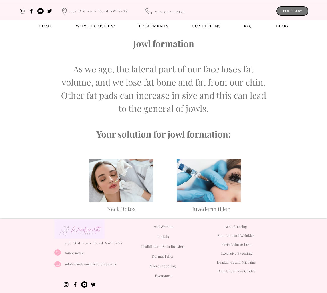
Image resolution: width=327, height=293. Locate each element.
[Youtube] (40, 11)
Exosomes (163, 275)
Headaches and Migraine (236, 262)
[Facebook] (31, 11)
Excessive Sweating (236, 253)
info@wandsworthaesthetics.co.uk (90, 264)
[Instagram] (22, 11)
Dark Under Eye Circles (236, 271)
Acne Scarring (236, 226)
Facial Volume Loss (236, 244)
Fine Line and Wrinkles (236, 235)
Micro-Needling (163, 266)
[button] (153, 26)
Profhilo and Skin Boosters (163, 246)
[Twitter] (49, 11)
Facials (163, 236)
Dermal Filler (163, 256)
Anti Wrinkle (163, 226)
